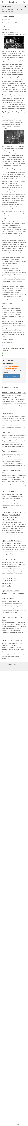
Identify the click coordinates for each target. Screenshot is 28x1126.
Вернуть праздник (10, 559)
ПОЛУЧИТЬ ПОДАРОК (11, 376)
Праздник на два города (12, 540)
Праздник (6, 432)
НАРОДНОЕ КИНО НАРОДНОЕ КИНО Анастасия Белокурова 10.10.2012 (11, 582)
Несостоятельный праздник (14, 392)
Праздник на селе (9, 491)
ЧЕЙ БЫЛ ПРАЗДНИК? (12, 640)
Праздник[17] (8, 413)
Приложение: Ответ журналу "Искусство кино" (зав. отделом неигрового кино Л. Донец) (13, 594)
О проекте (10, 664)
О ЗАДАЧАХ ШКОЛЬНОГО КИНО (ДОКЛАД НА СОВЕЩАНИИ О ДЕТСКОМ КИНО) (14, 516)
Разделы (16, 664)
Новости (5, 1124)
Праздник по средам (10, 451)
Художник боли (20, 1124)
